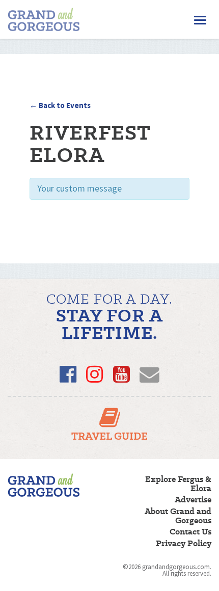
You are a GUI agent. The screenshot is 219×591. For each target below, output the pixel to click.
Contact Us (190, 531)
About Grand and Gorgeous (178, 516)
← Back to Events (60, 105)
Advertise (193, 499)
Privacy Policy (183, 543)
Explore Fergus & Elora (178, 484)
